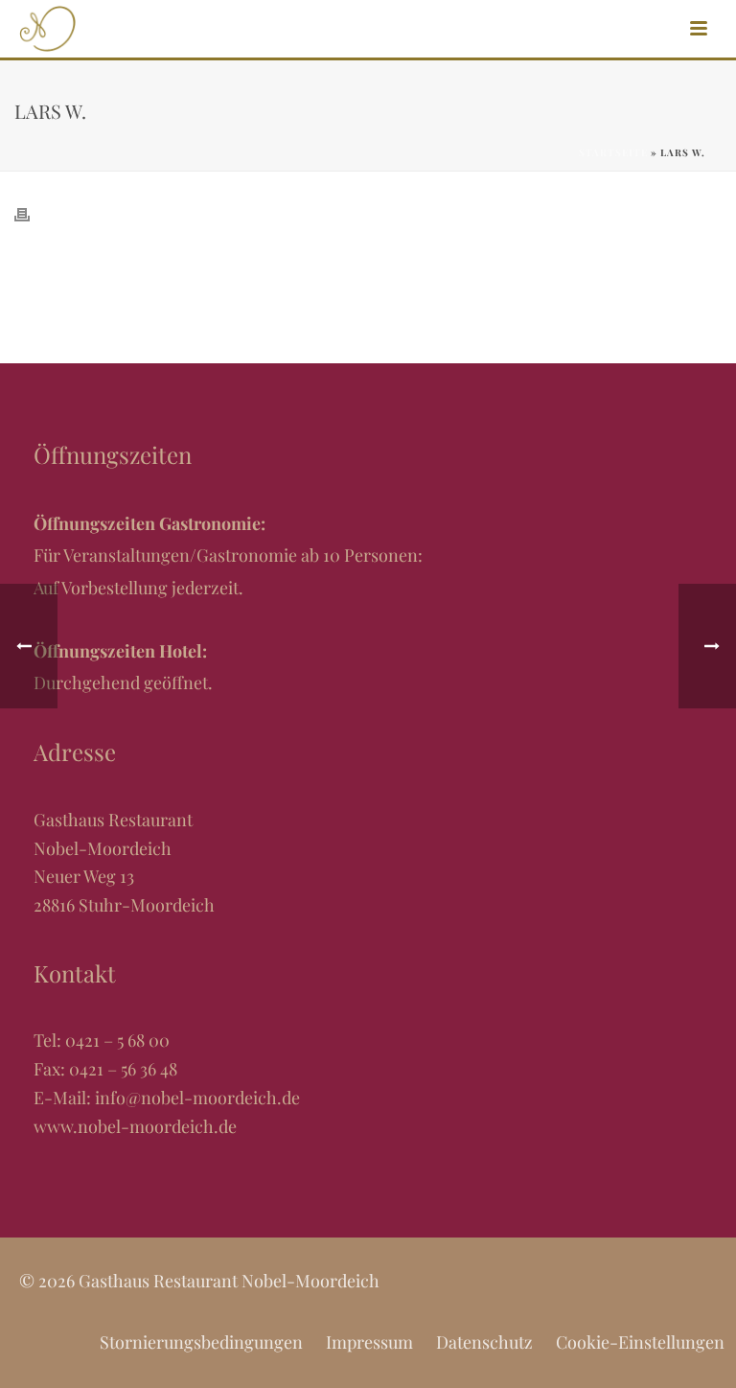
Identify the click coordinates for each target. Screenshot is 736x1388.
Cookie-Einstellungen (640, 1342)
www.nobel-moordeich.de (135, 1126)
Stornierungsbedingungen (201, 1342)
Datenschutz (484, 1342)
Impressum (369, 1342)
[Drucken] (31, 211)
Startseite (613, 152)
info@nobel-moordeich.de (197, 1097)
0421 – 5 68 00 (117, 1040)
